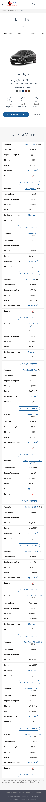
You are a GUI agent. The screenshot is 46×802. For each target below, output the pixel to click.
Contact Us (8, 792)
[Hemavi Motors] (12, 3)
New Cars (11, 10)
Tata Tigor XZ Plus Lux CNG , (32, 689)
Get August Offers (16, 114)
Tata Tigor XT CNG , (31, 507)
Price (20, 34)
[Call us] (33, 4)
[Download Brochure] (33, 177)
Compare (36, 114)
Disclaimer (38, 792)
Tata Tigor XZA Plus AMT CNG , (32, 736)
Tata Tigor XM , (30, 144)
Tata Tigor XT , (30, 189)
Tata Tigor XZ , (30, 279)
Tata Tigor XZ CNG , (31, 551)
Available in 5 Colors (23, 88)
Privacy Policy (29, 792)
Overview (8, 34)
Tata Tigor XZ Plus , (30, 370)
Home (4, 10)
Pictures (32, 34)
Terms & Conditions (18, 792)
